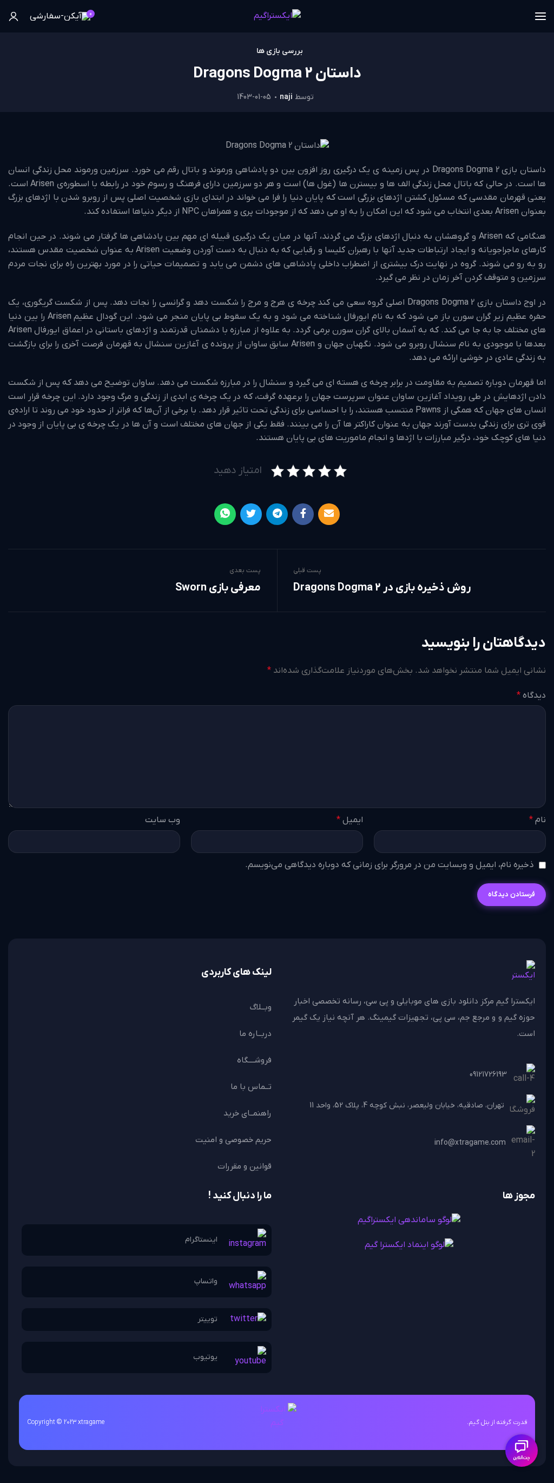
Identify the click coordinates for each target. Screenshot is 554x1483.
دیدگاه (531, 695)
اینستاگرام (201, 1240)
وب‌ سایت (162, 820)
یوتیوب (205, 1357)
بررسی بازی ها (279, 51)
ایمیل (350, 820)
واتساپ (205, 1281)
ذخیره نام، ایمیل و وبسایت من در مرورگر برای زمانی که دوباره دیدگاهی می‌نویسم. (389, 864)
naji (286, 97)
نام (537, 820)
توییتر (207, 1319)
